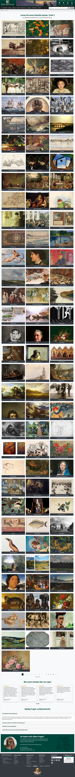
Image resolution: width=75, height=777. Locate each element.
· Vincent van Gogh (41, 756)
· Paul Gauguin (41, 758)
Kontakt (39, 7)
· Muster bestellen (28, 763)
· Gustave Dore (41, 762)
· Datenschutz (16, 760)
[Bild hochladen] (73, 8)
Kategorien (14, 7)
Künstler (9, 7)
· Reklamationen (16, 762)
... (43, 674)
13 (41, 674)
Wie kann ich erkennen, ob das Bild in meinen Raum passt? (13, 722)
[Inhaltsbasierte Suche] (71, 8)
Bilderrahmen (23, 7)
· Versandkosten (28, 758)
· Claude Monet (41, 757)
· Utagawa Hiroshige (42, 761)
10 (34, 674)
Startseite (2, 10)
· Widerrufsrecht (16, 761)
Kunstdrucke (5, 7)
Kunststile (18, 7)
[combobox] (56, 757)
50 (45, 674)
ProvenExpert (8, 699)
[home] (1, 8)
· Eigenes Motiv (28, 756)
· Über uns (15, 763)
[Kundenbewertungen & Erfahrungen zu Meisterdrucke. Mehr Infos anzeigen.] (69, 758)
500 (53, 674)
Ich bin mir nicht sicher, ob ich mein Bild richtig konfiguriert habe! (15, 729)
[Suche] (69, 8)
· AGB (15, 758)
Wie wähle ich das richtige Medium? (9, 726)
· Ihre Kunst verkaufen (29, 757)
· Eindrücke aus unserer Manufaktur (31, 761)
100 (48, 674)
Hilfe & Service (34, 7)
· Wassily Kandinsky (41, 760)
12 (39, 674)
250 (51, 674)
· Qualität (27, 760)
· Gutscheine (28, 762)
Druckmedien (29, 7)
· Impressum (16, 757)
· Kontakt (15, 756)
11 (37, 674)
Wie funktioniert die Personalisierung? (9, 713)
